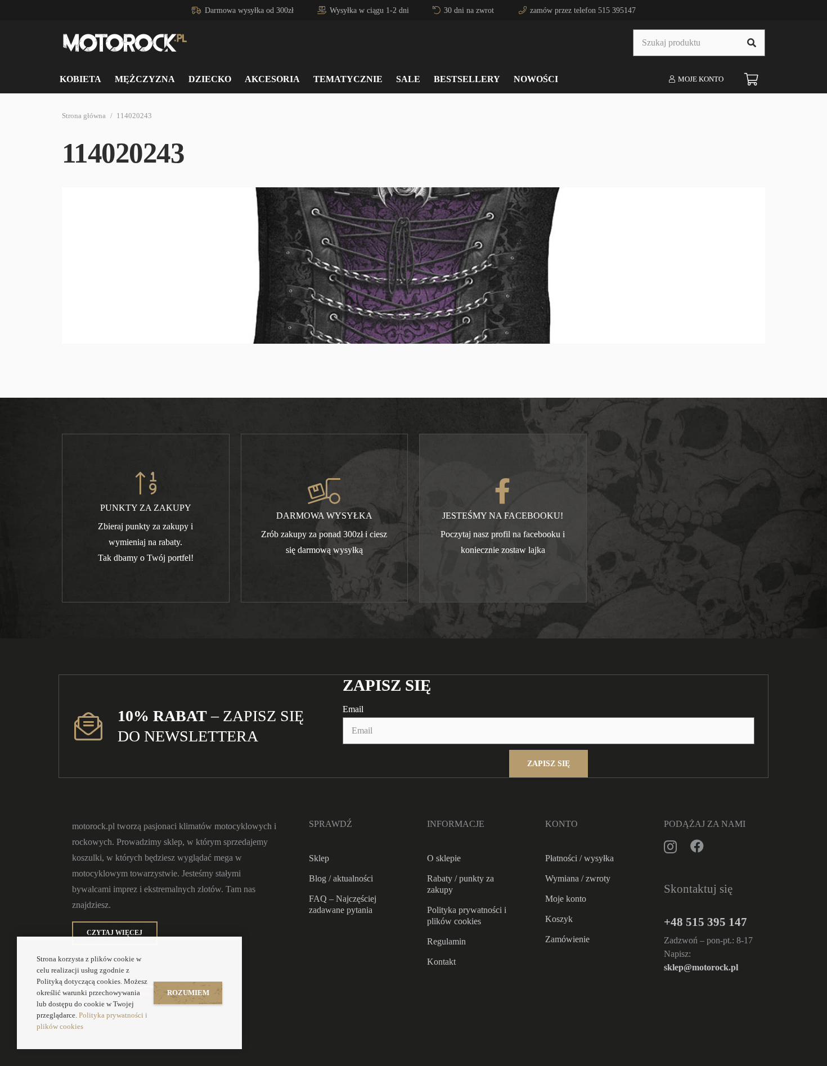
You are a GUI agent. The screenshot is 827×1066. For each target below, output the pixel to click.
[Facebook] (697, 846)
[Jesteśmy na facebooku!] (503, 491)
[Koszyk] (751, 79)
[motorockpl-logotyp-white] (125, 43)
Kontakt (441, 961)
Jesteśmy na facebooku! (502, 515)
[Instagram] (670, 846)
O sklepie (444, 858)
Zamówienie (567, 939)
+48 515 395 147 (705, 921)
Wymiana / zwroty (577, 878)
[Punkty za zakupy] (145, 483)
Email (353, 709)
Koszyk (559, 919)
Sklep (319, 858)
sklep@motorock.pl (701, 967)
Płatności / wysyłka (579, 858)
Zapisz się (548, 763)
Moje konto (565, 898)
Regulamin (446, 941)
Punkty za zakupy (145, 507)
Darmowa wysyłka (324, 515)
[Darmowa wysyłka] (324, 491)
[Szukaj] (751, 42)
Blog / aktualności (341, 878)
